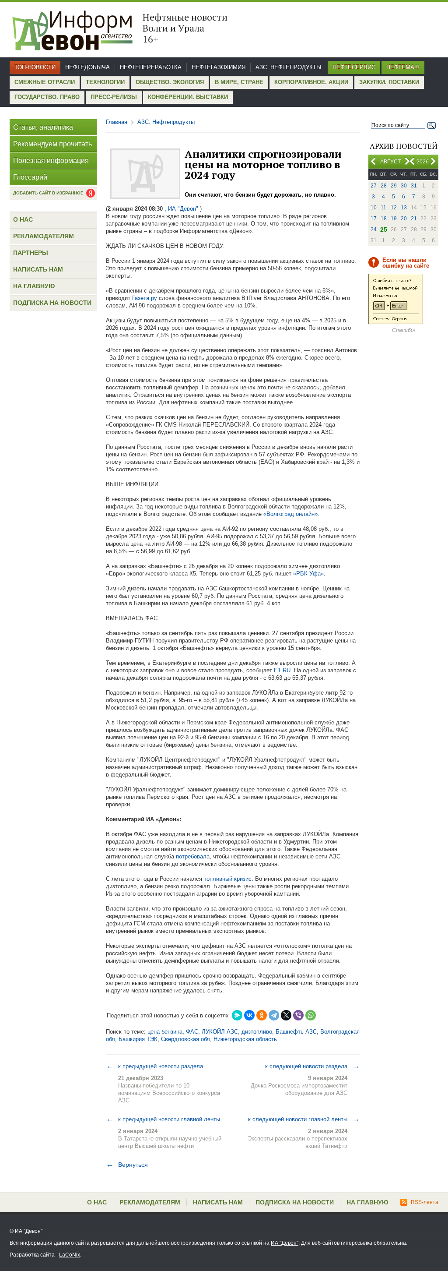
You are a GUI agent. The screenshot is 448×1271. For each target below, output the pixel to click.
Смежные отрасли (44, 82)
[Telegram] (274, 1015)
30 (404, 186)
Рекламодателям (43, 236)
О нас (23, 219)
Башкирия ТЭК (138, 1039)
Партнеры (30, 252)
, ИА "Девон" (181, 208)
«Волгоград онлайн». (291, 514)
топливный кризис (227, 879)
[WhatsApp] (310, 1015)
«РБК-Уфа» (308, 573)
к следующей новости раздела (312, 1066)
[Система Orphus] (395, 322)
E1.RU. (283, 670)
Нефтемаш (403, 67)
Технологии (105, 82)
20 (404, 218)
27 (374, 186)
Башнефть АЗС (296, 1031)
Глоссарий (30, 177)
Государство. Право (47, 97)
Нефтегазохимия (218, 67)
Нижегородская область (245, 1039)
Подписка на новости (52, 302)
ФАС (192, 1031)
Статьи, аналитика (43, 127)
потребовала (193, 856)
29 (394, 186)
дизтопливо (257, 1031)
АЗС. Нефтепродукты (289, 67)
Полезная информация (51, 160)
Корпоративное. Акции (311, 82)
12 (394, 208)
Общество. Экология (170, 82)
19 (394, 218)
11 (383, 208)
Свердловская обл (185, 1039)
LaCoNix (69, 1255)
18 (384, 218)
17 (374, 218)
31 (414, 186)
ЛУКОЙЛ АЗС (220, 1031)
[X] (286, 1015)
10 (374, 208)
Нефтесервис (353, 67)
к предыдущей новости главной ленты (163, 1119)
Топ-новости (35, 67)
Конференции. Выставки (188, 97)
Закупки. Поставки (389, 82)
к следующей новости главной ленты (304, 1119)
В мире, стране (239, 82)
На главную (34, 286)
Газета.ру (144, 298)
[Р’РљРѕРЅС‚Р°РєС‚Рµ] (249, 1015)
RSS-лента (424, 1202)
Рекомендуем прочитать (52, 144)
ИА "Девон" (284, 1243)
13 (404, 208)
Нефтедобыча (87, 67)
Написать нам (38, 269)
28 (384, 186)
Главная (116, 122)
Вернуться (127, 1165)
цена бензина (164, 1031)
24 (374, 229)
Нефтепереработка (151, 67)
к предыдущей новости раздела (154, 1066)
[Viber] (298, 1015)
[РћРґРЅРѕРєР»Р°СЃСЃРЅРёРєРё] (261, 1015)
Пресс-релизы (114, 97)
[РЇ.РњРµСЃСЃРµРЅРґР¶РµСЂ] (237, 1015)
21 (414, 218)
